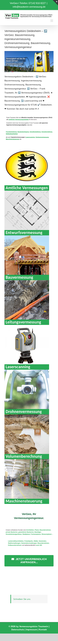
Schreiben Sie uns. (22, 599)
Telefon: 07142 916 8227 (33, 3)
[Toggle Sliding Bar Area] (55, 2)
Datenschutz (17, 629)
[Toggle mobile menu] (52, 20)
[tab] (29, 516)
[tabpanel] (29, 546)
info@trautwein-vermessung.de (29, 7)
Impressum (31, 629)
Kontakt (43, 629)
